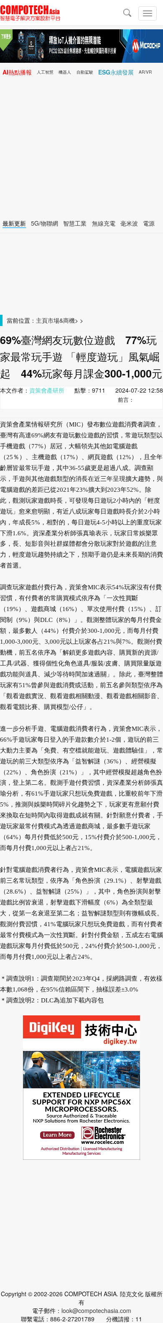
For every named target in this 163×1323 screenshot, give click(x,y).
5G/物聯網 (44, 223)
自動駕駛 (84, 72)
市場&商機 (61, 320)
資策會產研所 (46, 390)
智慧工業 (75, 223)
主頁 (42, 320)
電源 (149, 223)
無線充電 (103, 223)
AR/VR (145, 72)
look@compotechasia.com (96, 1310)
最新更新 (14, 223)
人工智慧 (45, 72)
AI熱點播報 (17, 72)
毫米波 (129, 223)
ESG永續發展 (116, 72)
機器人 (65, 72)
